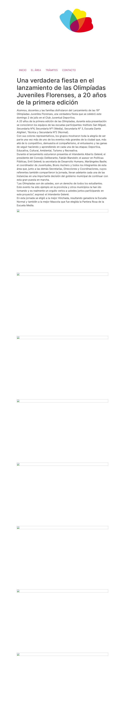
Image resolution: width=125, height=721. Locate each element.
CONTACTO (69, 70)
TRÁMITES (52, 70)
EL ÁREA (36, 70)
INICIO (22, 70)
